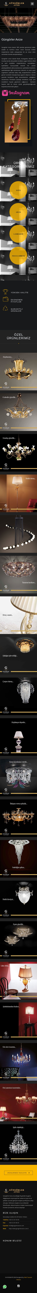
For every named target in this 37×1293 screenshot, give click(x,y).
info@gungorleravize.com (16, 1225)
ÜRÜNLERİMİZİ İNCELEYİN (17, 1173)
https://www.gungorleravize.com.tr (19, 1228)
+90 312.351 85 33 (14, 1223)
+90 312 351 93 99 (14, 1220)
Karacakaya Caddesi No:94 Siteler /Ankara (15, 1217)
